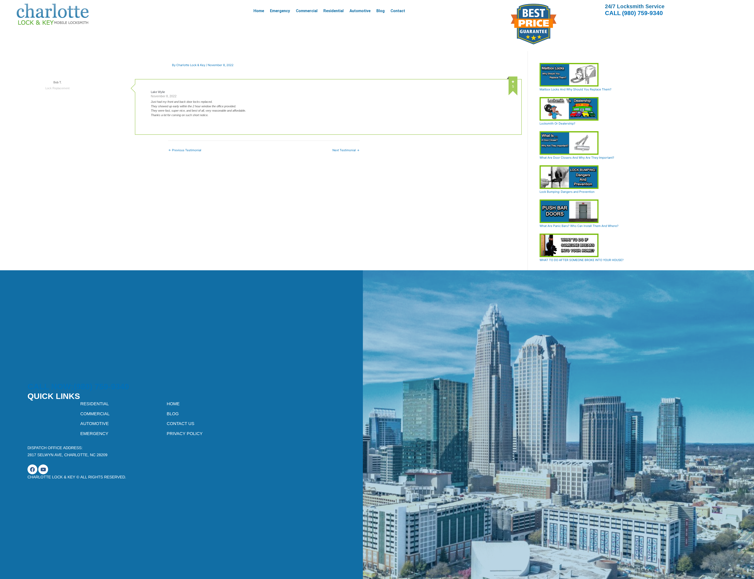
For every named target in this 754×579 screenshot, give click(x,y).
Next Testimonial (345, 150)
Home (258, 10)
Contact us (180, 423)
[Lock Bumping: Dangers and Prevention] (569, 177)
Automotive (360, 10)
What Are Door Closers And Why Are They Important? (577, 157)
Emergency (280, 10)
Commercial (307, 10)
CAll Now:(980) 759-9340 (78, 386)
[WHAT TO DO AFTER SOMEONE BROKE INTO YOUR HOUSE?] (569, 245)
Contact (398, 10)
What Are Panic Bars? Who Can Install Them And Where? (579, 226)
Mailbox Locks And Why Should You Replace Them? (575, 89)
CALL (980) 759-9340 (634, 13)
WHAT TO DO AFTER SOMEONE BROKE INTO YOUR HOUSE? (582, 260)
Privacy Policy (185, 433)
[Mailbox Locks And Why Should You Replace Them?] (569, 74)
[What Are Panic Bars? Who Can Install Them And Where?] (569, 211)
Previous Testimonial (184, 150)
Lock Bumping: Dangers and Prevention (567, 192)
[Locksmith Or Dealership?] (569, 109)
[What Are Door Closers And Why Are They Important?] (569, 143)
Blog (380, 10)
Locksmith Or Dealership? (557, 123)
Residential (333, 10)
